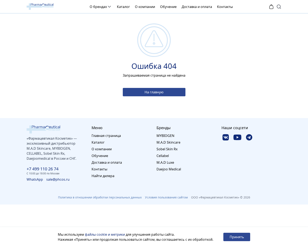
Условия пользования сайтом (166, 197)
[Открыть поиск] (278, 6)
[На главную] (40, 6)
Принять (237, 237)
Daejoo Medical (169, 169)
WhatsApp (35, 179)
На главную (154, 92)
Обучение (168, 6)
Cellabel (163, 155)
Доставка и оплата (197, 6)
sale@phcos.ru (58, 179)
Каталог (123, 6)
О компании (145, 6)
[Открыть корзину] (271, 6)
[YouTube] (237, 137)
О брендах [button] (98, 6)
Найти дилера (103, 176)
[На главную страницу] (57, 129)
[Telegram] (249, 137)
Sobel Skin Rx (167, 149)
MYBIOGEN (165, 135)
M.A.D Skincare (168, 142)
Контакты (225, 6)
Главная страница (106, 135)
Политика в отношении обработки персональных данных (100, 197)
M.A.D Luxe (165, 162)
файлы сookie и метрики (105, 234)
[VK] (225, 137)
